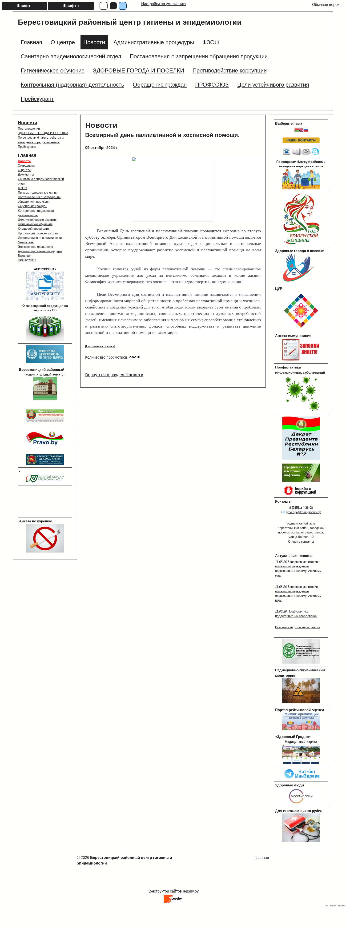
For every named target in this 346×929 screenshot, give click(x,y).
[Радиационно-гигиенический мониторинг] (301, 702)
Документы (26, 174)
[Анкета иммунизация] (301, 359)
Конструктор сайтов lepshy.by (173, 891)
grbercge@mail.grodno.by (303, 512)
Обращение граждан (32, 206)
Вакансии (24, 255)
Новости (27, 122)
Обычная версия (327, 5)
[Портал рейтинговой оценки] (301, 729)
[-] (45, 421)
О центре (24, 170)
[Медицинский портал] (301, 763)
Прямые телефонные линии (37, 192)
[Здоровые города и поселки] (301, 281)
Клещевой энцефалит (33, 228)
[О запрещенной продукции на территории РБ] (45, 339)
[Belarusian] (296, 130)
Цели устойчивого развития (37, 219)
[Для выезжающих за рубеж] (301, 840)
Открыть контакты (301, 541)
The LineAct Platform (334, 906)
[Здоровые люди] (301, 803)
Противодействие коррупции (38, 233)
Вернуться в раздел (114, 374)
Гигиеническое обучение (35, 224)
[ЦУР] (301, 328)
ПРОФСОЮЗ (27, 260)
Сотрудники (26, 165)
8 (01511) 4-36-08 (301, 507)
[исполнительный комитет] (45, 399)
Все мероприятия (307, 627)
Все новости (284, 627)
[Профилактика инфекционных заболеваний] (301, 411)
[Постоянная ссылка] (100, 346)
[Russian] (305, 130)
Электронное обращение (35, 246)
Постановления (29, 128)
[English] (301, 130)
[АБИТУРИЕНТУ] (45, 298)
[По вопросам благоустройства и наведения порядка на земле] (301, 188)
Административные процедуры (40, 251)
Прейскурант (27, 146)
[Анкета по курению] (45, 551)
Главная (27, 155)
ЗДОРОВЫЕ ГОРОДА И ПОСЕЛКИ (43, 133)
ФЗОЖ (22, 188)
